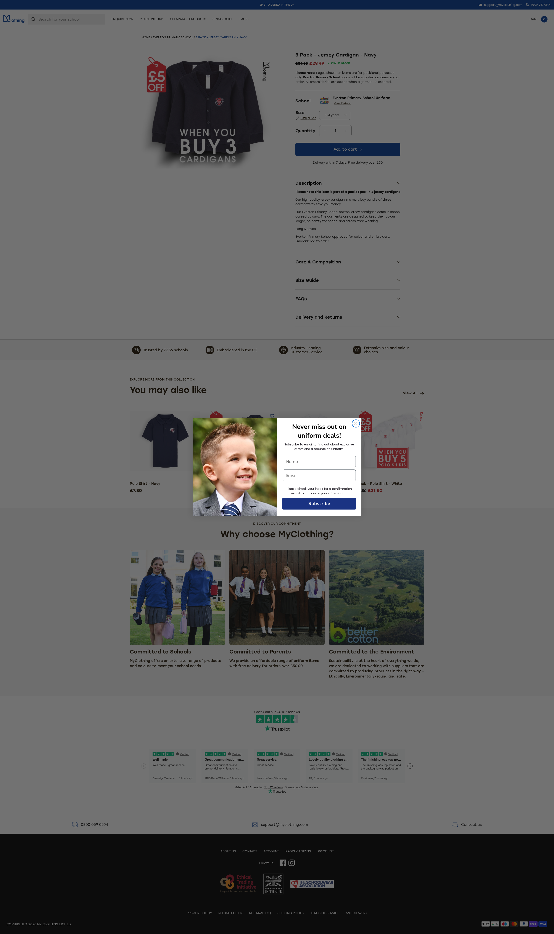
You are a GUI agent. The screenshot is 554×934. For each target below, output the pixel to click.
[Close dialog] (356, 423)
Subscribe (319, 504)
